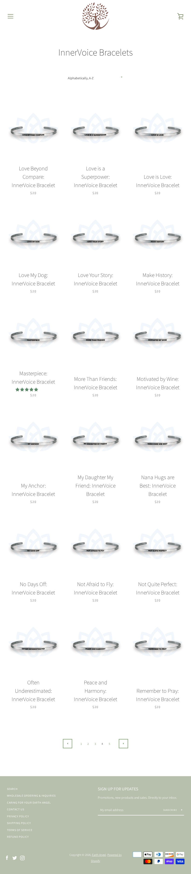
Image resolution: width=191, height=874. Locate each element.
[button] (27, 389)
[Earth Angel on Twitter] (14, 857)
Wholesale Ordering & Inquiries (31, 795)
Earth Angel (99, 855)
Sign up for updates (118, 789)
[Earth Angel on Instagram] (22, 857)
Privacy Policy (18, 816)
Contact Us (15, 809)
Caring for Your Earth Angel (29, 802)
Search (12, 789)
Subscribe (170, 809)
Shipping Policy (19, 823)
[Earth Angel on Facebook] (7, 857)
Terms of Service (19, 830)
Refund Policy (18, 836)
